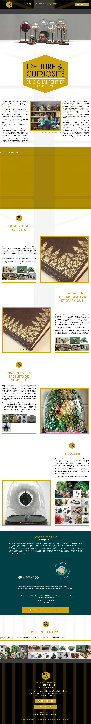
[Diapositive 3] (64, 279)
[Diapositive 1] (58, 279)
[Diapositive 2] (61, 279)
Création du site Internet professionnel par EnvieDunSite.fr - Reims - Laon (46, 719)
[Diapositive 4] (67, 279)
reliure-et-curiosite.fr (45, 712)
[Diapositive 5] (70, 279)
